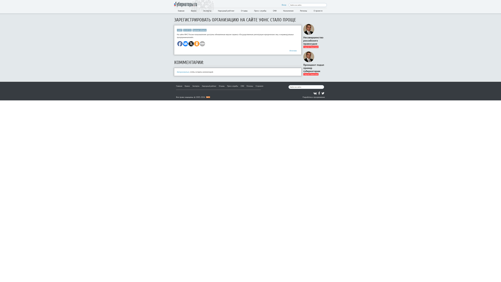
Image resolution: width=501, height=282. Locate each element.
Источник (293, 50)
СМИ (275, 11)
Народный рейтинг (226, 11)
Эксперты (207, 11)
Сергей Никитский (311, 47)
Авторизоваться (183, 72)
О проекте (318, 11)
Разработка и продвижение (314, 97)
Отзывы (244, 11)
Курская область (199, 30)
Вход (284, 5)
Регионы (303, 11)
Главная (181, 11)
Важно (193, 11)
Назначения (288, 11)
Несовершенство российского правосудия (313, 40)
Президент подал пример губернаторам (313, 68)
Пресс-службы (260, 11)
